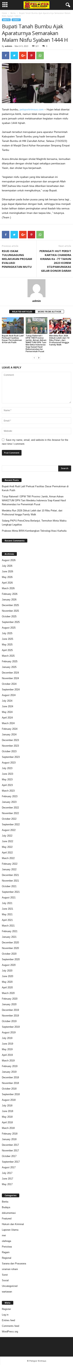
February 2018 (9, 1133)
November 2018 (10, 1083)
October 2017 (9, 1156)
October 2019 (9, 1021)
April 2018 (7, 1122)
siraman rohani (10, 1269)
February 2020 (9, 998)
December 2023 (10, 740)
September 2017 (11, 1161)
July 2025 (7, 633)
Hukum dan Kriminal (13, 1224)
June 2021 (7, 908)
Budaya (6, 1207)
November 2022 (10, 813)
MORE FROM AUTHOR (49, 311)
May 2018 (7, 1116)
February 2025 (9, 661)
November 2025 (10, 610)
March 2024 (8, 723)
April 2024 (7, 717)
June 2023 (7, 773)
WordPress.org (10, 1331)
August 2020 (9, 965)
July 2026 (7, 565)
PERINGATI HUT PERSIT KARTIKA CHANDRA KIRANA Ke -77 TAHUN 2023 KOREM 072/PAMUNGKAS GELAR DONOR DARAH (55, 260)
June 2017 (7, 1178)
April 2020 (7, 987)
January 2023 (9, 802)
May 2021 (7, 914)
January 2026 (9, 599)
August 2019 (9, 1032)
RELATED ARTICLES (22, 311)
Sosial (5, 1280)
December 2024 (10, 672)
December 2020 (10, 942)
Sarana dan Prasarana (14, 1263)
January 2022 (9, 869)
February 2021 (9, 931)
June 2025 (7, 639)
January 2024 (9, 734)
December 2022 (10, 807)
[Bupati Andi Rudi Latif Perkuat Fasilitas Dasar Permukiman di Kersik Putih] (13, 325)
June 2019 (7, 1043)
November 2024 (10, 678)
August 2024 (9, 695)
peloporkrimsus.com (32, 109)
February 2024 (9, 728)
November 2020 (10, 948)
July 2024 (7, 700)
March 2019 (8, 1060)
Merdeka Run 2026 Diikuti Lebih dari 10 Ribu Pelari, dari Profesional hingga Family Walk (59, 340)
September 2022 (11, 824)
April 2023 (7, 785)
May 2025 (7, 644)
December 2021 (10, 875)
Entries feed (8, 1320)
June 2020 (7, 976)
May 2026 (7, 577)
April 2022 (7, 852)
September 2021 (11, 892)
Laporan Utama (10, 1229)
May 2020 (7, 981)
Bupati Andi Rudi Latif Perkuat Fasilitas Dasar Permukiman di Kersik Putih (13, 339)
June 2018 (7, 1111)
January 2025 (9, 667)
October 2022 (9, 818)
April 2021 (7, 920)
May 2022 (7, 847)
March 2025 (8, 655)
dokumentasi (9, 1213)
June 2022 (7, 841)
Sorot (16, 20)
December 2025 (10, 605)
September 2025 (11, 622)
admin (8, 46)
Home (4, 13)
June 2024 (7, 706)
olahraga (6, 1241)
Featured (6, 1218)
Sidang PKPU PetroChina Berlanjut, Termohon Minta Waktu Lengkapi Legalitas (34, 522)
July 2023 (7, 768)
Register (6, 1309)
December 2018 (10, 1077)
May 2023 (7, 779)
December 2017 (10, 1144)
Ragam (6, 1252)
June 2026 (7, 571)
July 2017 (7, 1173)
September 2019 (11, 1026)
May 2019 (7, 1049)
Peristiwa (7, 1246)
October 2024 (9, 683)
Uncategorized (9, 1286)
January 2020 (9, 1004)
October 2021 (9, 886)
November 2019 (10, 1015)
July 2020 (7, 970)
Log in (5, 1314)
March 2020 (8, 993)
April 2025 (7, 650)
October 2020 (9, 953)
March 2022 (8, 858)
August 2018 (9, 1100)
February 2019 (9, 1066)
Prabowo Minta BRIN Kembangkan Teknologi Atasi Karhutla (34, 530)
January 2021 (9, 936)
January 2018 (9, 1139)
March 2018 (8, 1128)
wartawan (7, 1291)
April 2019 (7, 1055)
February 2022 (9, 863)
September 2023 (11, 757)
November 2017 (10, 1150)
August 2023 (9, 762)
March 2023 (8, 790)
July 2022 (7, 835)
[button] (67, 5)
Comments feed (10, 1326)
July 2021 (7, 903)
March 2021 (8, 925)
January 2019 (9, 1071)
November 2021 (10, 880)
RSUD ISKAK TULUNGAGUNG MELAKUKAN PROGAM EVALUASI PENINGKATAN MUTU (17, 259)
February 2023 (9, 796)
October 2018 (9, 1088)
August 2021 (9, 897)
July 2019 (7, 1038)
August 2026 (9, 560)
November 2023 (10, 745)
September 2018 (11, 1094)
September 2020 (11, 959)
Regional (6, 1257)
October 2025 (9, 616)
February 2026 (9, 594)
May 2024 (7, 712)
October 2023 (9, 751)
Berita (13, 13)
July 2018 (7, 1105)
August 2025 (9, 627)
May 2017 (7, 1184)
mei (4, 1235)
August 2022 (9, 830)
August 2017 (9, 1167)
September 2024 (11, 689)
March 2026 (8, 588)
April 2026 (7, 582)
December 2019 (10, 1010)
